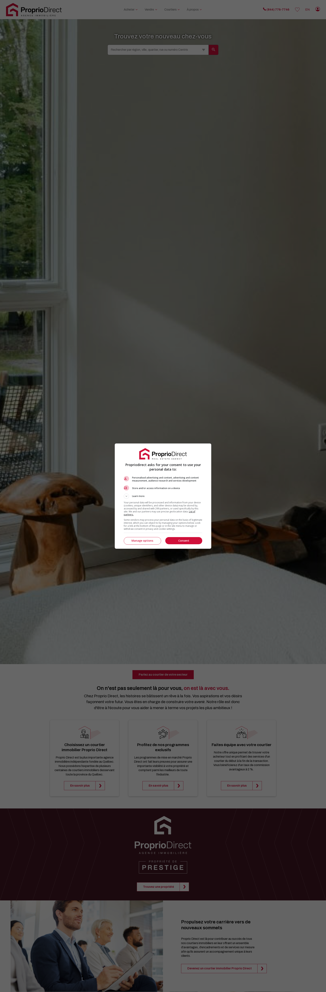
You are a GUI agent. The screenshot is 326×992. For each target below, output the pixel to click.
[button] (163, 496)
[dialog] (163, 496)
